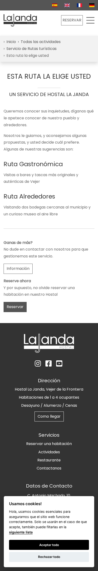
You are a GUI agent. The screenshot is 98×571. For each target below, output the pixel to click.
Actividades (49, 452)
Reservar (15, 307)
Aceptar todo (49, 545)
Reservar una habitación (49, 443)
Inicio (11, 41)
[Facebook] (49, 363)
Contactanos (49, 468)
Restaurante (49, 460)
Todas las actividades (41, 41)
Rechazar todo (49, 557)
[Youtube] (59, 363)
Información (18, 268)
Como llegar (49, 416)
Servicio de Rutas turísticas (31, 48)
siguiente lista (21, 532)
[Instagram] (38, 363)
